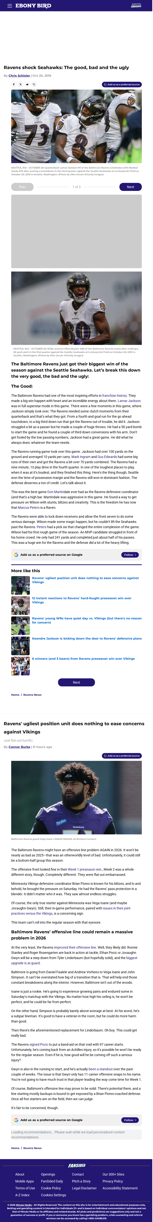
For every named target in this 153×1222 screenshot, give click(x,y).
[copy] (34, 84)
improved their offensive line (75, 947)
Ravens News (32, 694)
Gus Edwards (107, 457)
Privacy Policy (113, 1181)
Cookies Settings (53, 1195)
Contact (78, 1174)
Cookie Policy (51, 1188)
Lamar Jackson (129, 401)
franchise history (114, 396)
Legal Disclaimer (84, 1188)
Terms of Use (25, 1188)
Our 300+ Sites (113, 1174)
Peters (41, 527)
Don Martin (55, 492)
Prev (22, 187)
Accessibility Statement (120, 1188)
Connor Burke (19, 747)
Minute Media (24, 1205)
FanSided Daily (52, 1181)
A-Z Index (22, 1195)
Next (130, 187)
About (19, 1174)
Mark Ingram (80, 457)
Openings (48, 1174)
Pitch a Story (81, 1181)
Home (15, 694)
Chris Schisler (19, 75)
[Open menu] (9, 5)
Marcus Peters (29, 507)
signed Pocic (38, 1044)
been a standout (101, 1069)
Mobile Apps (24, 1181)
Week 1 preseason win (84, 869)
